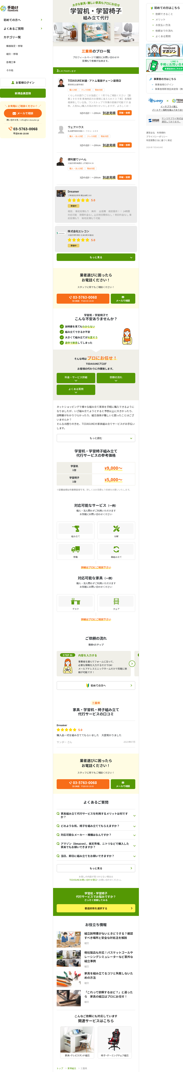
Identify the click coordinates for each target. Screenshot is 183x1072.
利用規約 (161, 132)
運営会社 (150, 132)
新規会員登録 (23, 93)
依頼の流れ (116, 377)
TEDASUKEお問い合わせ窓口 (83, 879)
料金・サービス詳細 (76, 377)
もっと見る (96, 257)
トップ (60, 1068)
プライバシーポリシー (157, 136)
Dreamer (62, 725)
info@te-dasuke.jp (29, 119)
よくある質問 (75, 389)
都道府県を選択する (96, 908)
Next (132, 664)
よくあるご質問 (14, 28)
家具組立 (72, 1068)
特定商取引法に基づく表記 (159, 140)
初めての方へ (12, 20)
